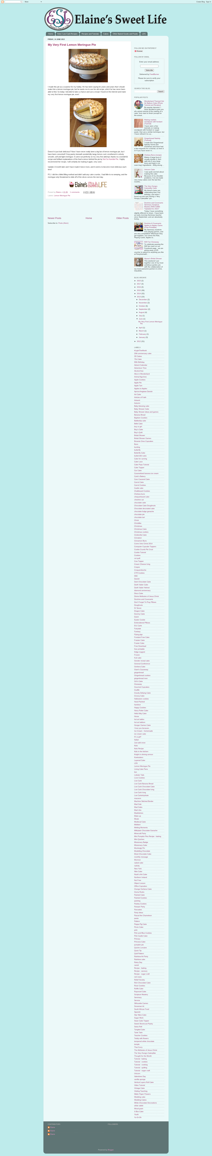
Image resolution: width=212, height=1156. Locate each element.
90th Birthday (139, 362)
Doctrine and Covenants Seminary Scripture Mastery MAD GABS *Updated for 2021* (153, 206)
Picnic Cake (138, 927)
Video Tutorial (139, 1085)
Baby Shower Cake (141, 409)
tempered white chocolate (144, 1041)
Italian (136, 740)
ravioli (136, 965)
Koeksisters (138, 757)
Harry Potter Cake (141, 710)
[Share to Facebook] (91, 192)
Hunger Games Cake (142, 725)
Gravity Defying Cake (142, 693)
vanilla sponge (139, 1079)
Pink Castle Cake (140, 936)
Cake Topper (139, 467)
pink (135, 930)
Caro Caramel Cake (142, 479)
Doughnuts (138, 605)
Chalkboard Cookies (142, 491)
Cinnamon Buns (140, 541)
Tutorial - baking (140, 1059)
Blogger (111, 1150)
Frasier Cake (139, 643)
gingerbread (139, 672)
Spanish (137, 1012)
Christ (136, 520)
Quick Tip (137, 951)
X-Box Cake (138, 1111)
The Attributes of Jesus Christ (145, 1050)
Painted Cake (139, 895)
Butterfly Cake (139, 453)
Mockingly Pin (139, 848)
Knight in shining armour (143, 754)
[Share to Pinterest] (94, 192)
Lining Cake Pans (141, 769)
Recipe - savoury (140, 971)
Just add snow (139, 743)
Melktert (137, 825)
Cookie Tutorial (140, 552)
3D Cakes (138, 356)
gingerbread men (141, 678)
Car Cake (138, 470)
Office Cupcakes (140, 886)
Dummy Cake (139, 614)
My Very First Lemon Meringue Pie (72, 44)
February (142, 334)
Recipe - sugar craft (142, 974)
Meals (136, 819)
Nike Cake (138, 871)
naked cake (138, 863)
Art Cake (137, 394)
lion (135, 772)
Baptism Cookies (140, 418)
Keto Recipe (139, 749)
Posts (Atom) (63, 223)
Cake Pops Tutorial (141, 465)
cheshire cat (139, 500)
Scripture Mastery (141, 994)
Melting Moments (141, 828)
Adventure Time (140, 368)
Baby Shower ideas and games (146, 412)
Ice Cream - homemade (143, 731)
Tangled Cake (139, 1030)
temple (136, 1044)
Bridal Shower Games (142, 438)
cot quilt (137, 558)
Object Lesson (139, 883)
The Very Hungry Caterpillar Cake (150, 187)
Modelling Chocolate (142, 851)
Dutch (136, 617)
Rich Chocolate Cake (142, 983)
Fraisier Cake (139, 640)
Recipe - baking (140, 968)
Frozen (137, 655)
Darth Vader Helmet (142, 588)
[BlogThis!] (87, 192)
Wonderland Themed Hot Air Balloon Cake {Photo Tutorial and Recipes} (154, 103)
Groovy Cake (139, 696)
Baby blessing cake (141, 406)
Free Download (140, 646)
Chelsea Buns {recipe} (153, 155)
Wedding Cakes (140, 1100)
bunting (137, 447)
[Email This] (84, 192)
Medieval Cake (140, 822)
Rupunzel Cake (140, 991)
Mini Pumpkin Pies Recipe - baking (147, 836)
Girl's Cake (138, 681)
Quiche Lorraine (140, 948)
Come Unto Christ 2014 (143, 544)
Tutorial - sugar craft (142, 1070)
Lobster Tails (139, 775)
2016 (139, 287)
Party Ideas (138, 913)
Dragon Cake (139, 611)
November (143, 303)
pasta (136, 918)
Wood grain (138, 1109)
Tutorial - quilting (140, 1068)
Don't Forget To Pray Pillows (145, 602)
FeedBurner (154, 74)
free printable (139, 649)
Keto (136, 746)
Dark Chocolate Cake (142, 582)
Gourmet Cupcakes (141, 687)
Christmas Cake (140, 529)
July (140, 316)
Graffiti (136, 690)
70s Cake (138, 359)
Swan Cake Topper (141, 1021)
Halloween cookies (141, 699)
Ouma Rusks (139, 892)
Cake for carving (140, 459)
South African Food (141, 1009)
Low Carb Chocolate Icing (144, 789)
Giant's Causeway (141, 670)
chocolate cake (140, 503)
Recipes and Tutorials (90, 34)
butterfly (137, 450)
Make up (137, 816)
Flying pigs (138, 634)
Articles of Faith (140, 397)
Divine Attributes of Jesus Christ (146, 596)
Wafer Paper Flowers (142, 1094)
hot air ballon (139, 719)
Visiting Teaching (140, 1091)
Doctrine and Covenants (143, 599)
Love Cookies (139, 778)
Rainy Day (138, 962)
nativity (137, 866)
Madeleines (138, 813)
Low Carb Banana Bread (143, 784)
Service (137, 1000)
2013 (139, 297)
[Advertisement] (92, 207)
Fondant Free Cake (141, 637)
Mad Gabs (138, 807)
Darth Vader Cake (141, 585)
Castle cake (138, 488)
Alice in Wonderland (142, 374)
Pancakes (138, 910)
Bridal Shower (139, 435)
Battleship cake (140, 421)
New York (138, 869)
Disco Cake (138, 593)
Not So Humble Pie (110, 159)
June (141, 319)
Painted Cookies (140, 898)
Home (50, 34)
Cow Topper (139, 561)
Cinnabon (138, 538)
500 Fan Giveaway (151, 242)
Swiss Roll (138, 1027)
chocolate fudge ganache (144, 511)
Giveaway (138, 684)
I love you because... (142, 728)
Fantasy (137, 631)
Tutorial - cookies (140, 1062)
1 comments (75, 192)
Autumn (137, 403)
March (141, 331)
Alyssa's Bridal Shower (153, 258)
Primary (137, 939)
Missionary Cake (140, 845)
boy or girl (138, 427)
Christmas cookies (141, 532)
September (143, 309)
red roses (138, 977)
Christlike (137, 523)
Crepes (137, 567)
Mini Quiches (139, 839)
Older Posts (122, 218)
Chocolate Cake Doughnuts (145, 506)
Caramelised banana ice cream (146, 473)
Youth (136, 1114)
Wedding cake (139, 1097)
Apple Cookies (139, 380)
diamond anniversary (142, 590)
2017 (139, 284)
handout (137, 705)
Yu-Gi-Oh (137, 1117)
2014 (139, 293)
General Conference (142, 664)
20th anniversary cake (142, 353)
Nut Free (137, 880)
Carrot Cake (139, 482)
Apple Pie (138, 383)
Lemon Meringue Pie (62, 196)
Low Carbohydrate (141, 795)
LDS (144, 34)
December (143, 299)
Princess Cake (139, 942)
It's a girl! (137, 737)
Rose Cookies (139, 986)
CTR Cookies (139, 573)
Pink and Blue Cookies (143, 933)
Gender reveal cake (142, 661)
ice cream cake (140, 734)
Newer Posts (54, 218)
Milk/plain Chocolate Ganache (145, 830)
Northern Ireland (140, 877)
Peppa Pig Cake (140, 924)
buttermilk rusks (140, 456)
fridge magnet (139, 652)
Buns (136, 444)
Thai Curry (138, 1047)
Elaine (58, 192)
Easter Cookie (139, 620)
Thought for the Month (143, 1056)
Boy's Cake (138, 429)
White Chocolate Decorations (145, 1103)
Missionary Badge (141, 842)
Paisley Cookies (140, 904)
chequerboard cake (141, 497)
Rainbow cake (139, 959)
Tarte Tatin (138, 1032)
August (142, 312)
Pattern (137, 921)
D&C (136, 576)
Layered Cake (139, 760)
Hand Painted (139, 702)
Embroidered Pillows (142, 623)
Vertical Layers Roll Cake (144, 1082)
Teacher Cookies (140, 1035)
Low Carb (138, 781)
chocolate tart (139, 517)
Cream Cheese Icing (142, 564)
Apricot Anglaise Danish (143, 391)
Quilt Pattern (139, 953)
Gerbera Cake (139, 667)
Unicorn (137, 1073)
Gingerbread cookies (142, 675)
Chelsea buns (139, 494)
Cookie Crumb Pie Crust (143, 549)
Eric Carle (138, 626)
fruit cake (137, 658)
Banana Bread (139, 415)
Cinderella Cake (140, 535)
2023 (139, 281)
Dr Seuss (137, 608)
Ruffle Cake (138, 989)
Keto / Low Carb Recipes (67, 34)
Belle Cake (138, 424)
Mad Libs (137, 810)
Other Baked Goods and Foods (125, 34)
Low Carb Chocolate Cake (144, 787)
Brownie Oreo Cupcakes (143, 441)
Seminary (138, 997)
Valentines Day (140, 1076)
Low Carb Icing (140, 792)
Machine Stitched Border (143, 801)
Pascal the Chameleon (143, 915)
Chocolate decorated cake (144, 508)
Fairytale (137, 629)
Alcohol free (138, 371)
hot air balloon (139, 722)
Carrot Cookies (140, 485)
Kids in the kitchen (141, 751)
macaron (137, 798)
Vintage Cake (139, 1088)
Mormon (137, 860)
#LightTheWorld (140, 350)
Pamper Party (139, 907)
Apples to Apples (140, 388)
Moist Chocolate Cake (142, 854)
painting (137, 901)
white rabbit (138, 1106)
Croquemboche (140, 570)
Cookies (137, 555)
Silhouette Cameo (141, 1003)
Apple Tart (138, 386)
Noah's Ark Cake (140, 874)
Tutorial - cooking (141, 1065)
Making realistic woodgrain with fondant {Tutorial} (153, 122)
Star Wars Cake (140, 1015)
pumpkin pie (139, 945)
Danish (137, 579)
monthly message (141, 857)
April (141, 328)
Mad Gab (137, 804)
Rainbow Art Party (141, 956)
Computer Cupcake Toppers (145, 546)
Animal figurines (140, 377)
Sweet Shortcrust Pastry (143, 1024)
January (142, 337)
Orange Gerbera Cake (143, 889)
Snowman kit (139, 1006)
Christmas (138, 526)
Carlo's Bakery (140, 476)
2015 (139, 290)
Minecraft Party (140, 833)
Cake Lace (138, 462)
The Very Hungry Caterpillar (145, 1053)
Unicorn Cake (149, 169)
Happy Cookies (140, 708)
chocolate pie (139, 514)
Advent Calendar (140, 365)
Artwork (137, 400)
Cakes (105, 34)
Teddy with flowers (141, 1038)
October (142, 306)
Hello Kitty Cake (140, 713)
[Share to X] (89, 192)
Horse (136, 716)
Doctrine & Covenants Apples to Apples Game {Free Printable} (153, 225)
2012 (139, 341)
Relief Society (139, 980)
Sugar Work (138, 1018)
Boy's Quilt (138, 432)
